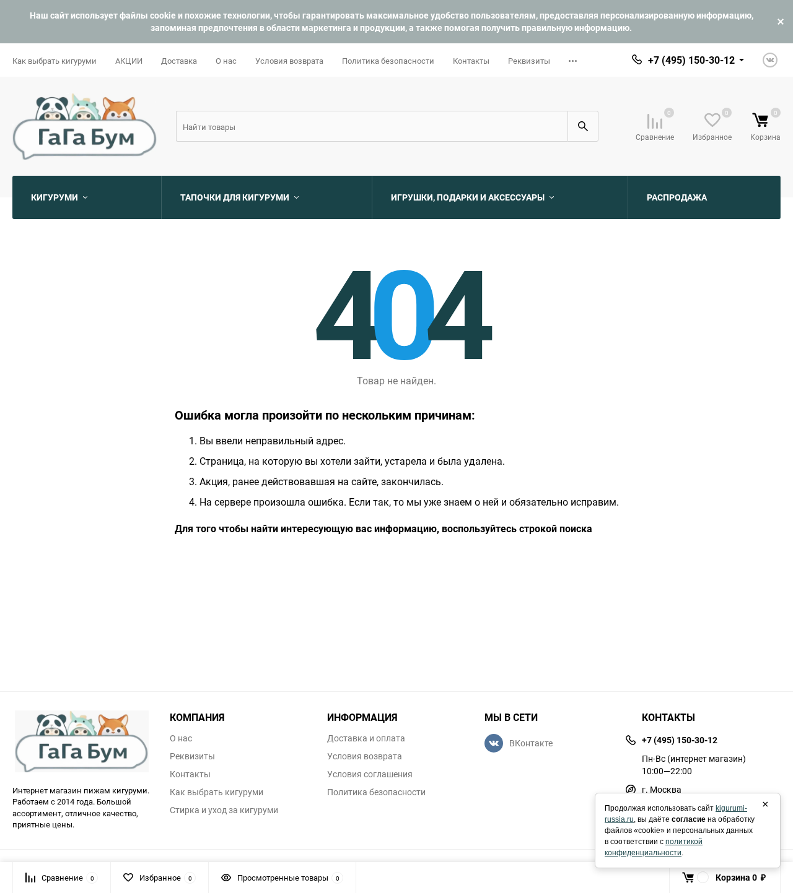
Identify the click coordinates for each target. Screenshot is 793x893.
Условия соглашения (370, 774)
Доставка (179, 60)
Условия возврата (289, 60)
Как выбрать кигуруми (54, 60)
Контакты (471, 60)
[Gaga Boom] (81, 741)
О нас (226, 60)
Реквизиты (529, 60)
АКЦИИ (128, 60)
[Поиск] (582, 126)
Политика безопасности (388, 60)
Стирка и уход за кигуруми (224, 810)
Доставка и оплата (366, 738)
